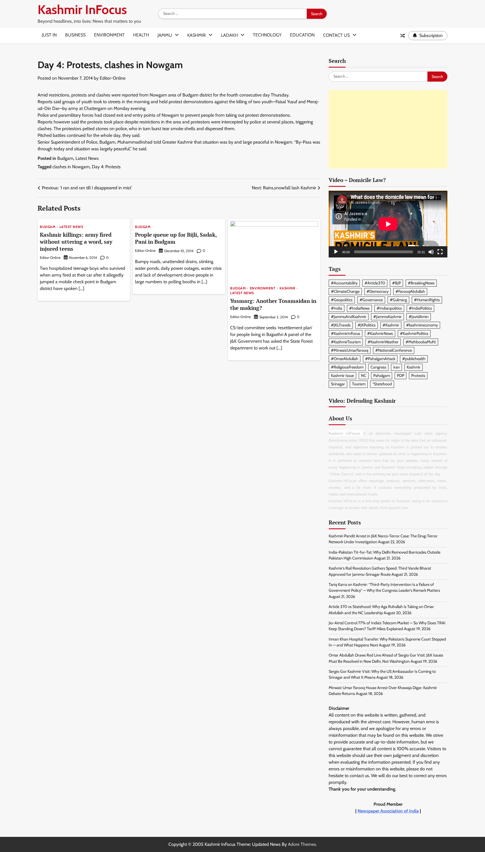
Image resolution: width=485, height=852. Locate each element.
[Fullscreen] (440, 252)
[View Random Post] (402, 35)
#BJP (396, 282)
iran (396, 367)
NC (363, 375)
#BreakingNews (421, 282)
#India (336, 308)
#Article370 (375, 282)
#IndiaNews (359, 308)
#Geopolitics (342, 299)
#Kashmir (391, 325)
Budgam (65, 158)
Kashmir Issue (342, 375)
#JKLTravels (341, 325)
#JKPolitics (367, 325)
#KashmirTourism (346, 341)
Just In (49, 35)
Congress (378, 367)
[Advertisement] (388, 129)
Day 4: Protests (106, 166)
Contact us (336, 35)
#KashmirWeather (383, 341)
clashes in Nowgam (71, 166)
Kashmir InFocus (82, 9)
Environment (109, 35)
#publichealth (413, 358)
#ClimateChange (345, 291)
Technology (267, 35)
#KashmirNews (380, 333)
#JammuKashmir (387, 316)
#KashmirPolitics (414, 333)
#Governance (371, 299)
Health (141, 35)
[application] (388, 224)
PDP (400, 375)
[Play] (336, 252)
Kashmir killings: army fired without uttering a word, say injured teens (76, 241)
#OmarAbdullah (344, 358)
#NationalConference (393, 350)
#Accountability (344, 282)
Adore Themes (302, 844)
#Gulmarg (398, 299)
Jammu (164, 35)
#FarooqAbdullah (410, 291)
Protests (418, 375)
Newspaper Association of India (388, 811)
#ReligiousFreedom (347, 367)
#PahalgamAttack (380, 358)
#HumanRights (427, 299)
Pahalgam (381, 375)
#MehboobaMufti (421, 341)
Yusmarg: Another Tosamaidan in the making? (273, 304)
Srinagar (338, 383)
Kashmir (196, 35)
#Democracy (377, 291)
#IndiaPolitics (420, 308)
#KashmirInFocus (345, 333)
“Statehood (382, 383)
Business (75, 35)
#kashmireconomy (422, 325)
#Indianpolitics (389, 308)
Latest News (87, 158)
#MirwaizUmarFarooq (349, 350)
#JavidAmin (419, 316)
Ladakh (229, 35)
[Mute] (431, 252)
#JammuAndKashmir (348, 316)
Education (302, 35)
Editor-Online (112, 78)
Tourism (358, 383)
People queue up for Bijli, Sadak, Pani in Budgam (176, 238)
